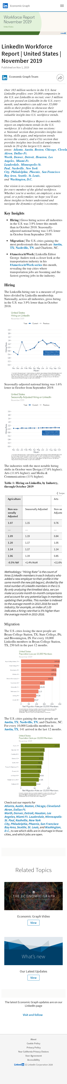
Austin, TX (11, 722)
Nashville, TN (25, 247)
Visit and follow (33, 1015)
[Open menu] (62, 6)
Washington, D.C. (20, 179)
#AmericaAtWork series (26, 265)
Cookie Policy (33, 1043)
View (33, 923)
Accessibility (33, 1059)
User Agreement (33, 1055)
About (33, 1039)
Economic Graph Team (23, 77)
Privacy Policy (34, 1047)
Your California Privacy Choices (33, 1051)
